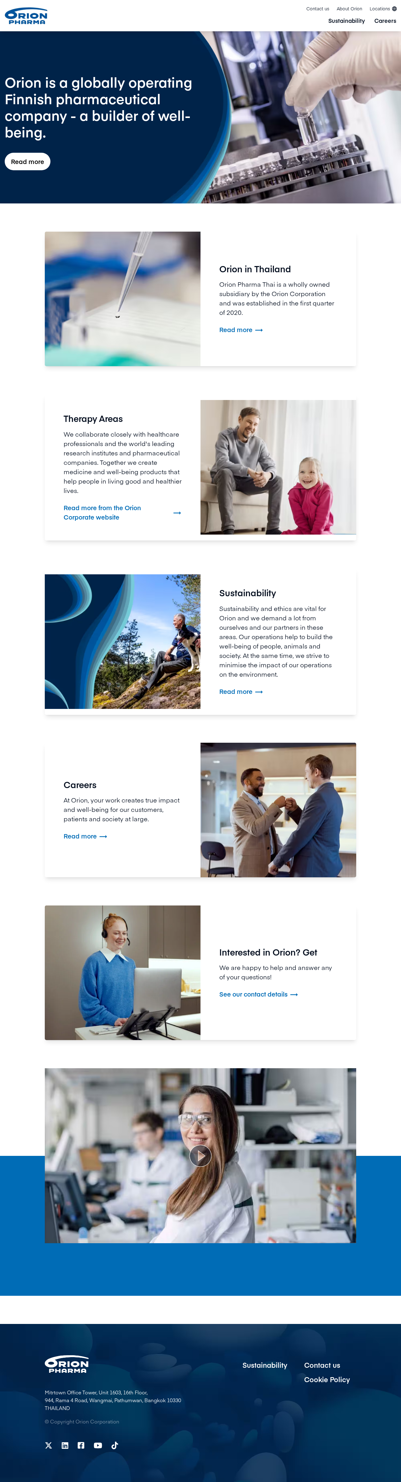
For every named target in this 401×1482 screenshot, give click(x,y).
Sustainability (346, 21)
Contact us (317, 8)
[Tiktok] (115, 1445)
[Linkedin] (65, 1445)
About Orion (349, 8)
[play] (200, 1156)
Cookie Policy (327, 1379)
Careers (385, 21)
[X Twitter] (48, 1445)
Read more (27, 161)
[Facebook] (81, 1445)
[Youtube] (98, 1445)
